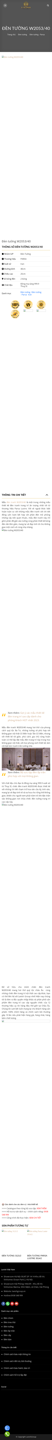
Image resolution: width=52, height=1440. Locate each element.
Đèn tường (22, 34)
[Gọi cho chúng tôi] (8, 1304)
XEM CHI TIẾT (35, 1217)
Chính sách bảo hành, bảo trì (17, 1368)
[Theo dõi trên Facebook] (3, 1304)
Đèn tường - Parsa (37, 34)
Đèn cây (7, 1335)
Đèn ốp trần (9, 1330)
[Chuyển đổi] (47, 495)
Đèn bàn (7, 1339)
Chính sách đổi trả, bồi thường (17, 1361)
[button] (5, 6)
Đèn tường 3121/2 (11, 1256)
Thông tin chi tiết (14, 495)
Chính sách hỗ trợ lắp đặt (15, 1375)
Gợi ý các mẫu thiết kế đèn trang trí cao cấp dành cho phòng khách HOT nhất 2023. (26, 716)
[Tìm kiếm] (48, 5)
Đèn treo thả (9, 1322)
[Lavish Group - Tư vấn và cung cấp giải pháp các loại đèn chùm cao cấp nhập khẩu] (26, 5)
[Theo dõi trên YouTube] (17, 1304)
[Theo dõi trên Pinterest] (12, 1304)
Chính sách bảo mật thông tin (17, 1354)
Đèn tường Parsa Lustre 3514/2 (37, 1257)
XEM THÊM (41, 1208)
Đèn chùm (8, 1318)
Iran (30, 294)
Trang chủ (11, 34)
